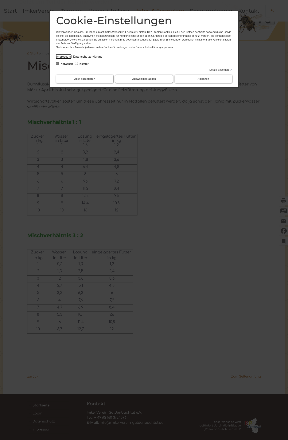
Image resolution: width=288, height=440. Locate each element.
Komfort (84, 63)
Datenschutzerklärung (87, 56)
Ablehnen (203, 78)
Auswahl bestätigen (144, 78)
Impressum (63, 56)
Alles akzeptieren (84, 78)
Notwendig (67, 63)
